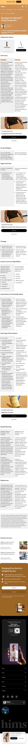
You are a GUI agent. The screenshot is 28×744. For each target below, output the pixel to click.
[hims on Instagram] (12, 696)
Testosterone (10, 9)
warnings (4, 32)
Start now (14, 137)
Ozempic (17, 488)
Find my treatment (21, 50)
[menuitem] (1, 9)
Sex (4, 9)
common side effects (13, 30)
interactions (23, 30)
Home (2, 13)
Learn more (14, 140)
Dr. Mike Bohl (8, 26)
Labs (15, 9)
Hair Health (20, 9)
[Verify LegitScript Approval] (5, 710)
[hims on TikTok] (16, 696)
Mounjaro (3, 488)
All (1, 9)
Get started (19, 1)
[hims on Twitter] (8, 696)
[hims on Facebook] (3, 696)
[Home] (3, 6)
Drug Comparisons (10, 13)
